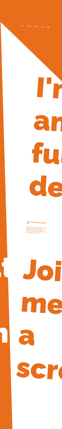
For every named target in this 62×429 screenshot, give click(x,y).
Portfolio (36, 26)
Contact (43, 27)
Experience (29, 26)
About (22, 25)
